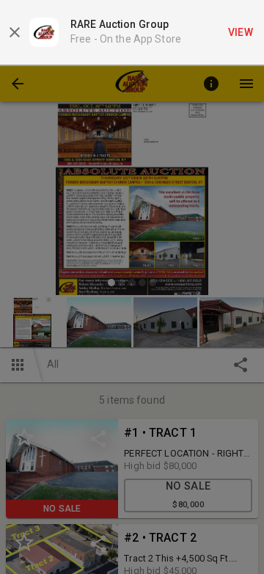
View (241, 32)
